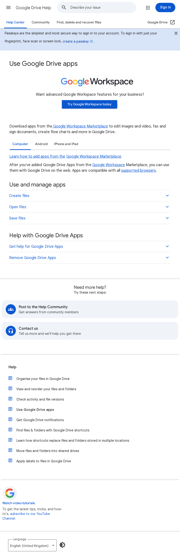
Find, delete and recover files (79, 22)
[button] (8, 7)
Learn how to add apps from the (37, 156)
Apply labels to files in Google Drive (43, 461)
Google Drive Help (33, 7)
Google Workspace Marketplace (80, 126)
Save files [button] (17, 218)
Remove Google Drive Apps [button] (32, 257)
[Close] (176, 34)
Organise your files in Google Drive (43, 379)
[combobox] (103, 7)
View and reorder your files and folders (46, 389)
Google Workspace (108, 165)
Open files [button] (17, 207)
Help (12, 367)
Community (41, 22)
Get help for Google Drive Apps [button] (36, 246)
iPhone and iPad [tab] (66, 144)
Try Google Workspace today (90, 104)
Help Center (15, 22)
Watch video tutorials (18, 503)
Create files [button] (19, 195)
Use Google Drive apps (35, 410)
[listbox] (32, 545)
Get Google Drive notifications (40, 420)
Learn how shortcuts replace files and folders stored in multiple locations (72, 440)
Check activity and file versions (40, 399)
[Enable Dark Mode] (62, 544)
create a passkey (76, 41)
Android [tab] (41, 144)
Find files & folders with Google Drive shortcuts (52, 430)
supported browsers (138, 170)
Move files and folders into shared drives (47, 451)
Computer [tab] (20, 144)
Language (19, 539)
